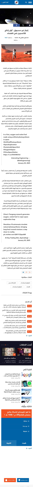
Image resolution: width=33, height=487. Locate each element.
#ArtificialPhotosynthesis (12, 142)
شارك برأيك (26, 406)
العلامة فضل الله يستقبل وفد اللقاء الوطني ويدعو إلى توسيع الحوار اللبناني (14, 321)
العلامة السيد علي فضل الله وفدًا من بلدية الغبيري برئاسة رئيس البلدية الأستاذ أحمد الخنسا (14, 326)
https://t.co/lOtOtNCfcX (11, 154)
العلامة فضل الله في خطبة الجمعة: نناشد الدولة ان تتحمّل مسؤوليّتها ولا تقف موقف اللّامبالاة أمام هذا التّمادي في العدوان (15, 332)
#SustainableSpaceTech (11, 147)
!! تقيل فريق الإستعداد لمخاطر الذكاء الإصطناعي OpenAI (11, 399)
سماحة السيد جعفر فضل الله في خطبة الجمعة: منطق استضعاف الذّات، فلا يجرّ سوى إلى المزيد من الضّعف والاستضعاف (15, 306)
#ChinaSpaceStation (10, 152)
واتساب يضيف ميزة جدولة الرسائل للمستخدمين (12, 383)
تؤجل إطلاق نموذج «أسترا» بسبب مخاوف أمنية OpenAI (12, 391)
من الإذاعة (28, 358)
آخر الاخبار (28, 301)
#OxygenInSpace (9, 149)
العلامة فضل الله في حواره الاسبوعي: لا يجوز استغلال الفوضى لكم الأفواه (14, 316)
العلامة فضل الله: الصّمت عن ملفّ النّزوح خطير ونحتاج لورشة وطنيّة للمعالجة (14, 311)
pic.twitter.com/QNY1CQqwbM (14, 234)
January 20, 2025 (24, 163)
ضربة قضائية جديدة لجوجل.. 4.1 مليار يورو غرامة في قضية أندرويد (11, 376)
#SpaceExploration (10, 144)
